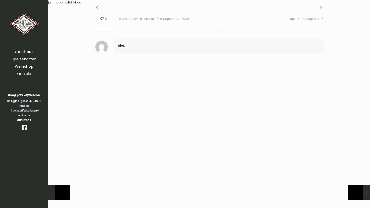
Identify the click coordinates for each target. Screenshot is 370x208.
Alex (147, 19)
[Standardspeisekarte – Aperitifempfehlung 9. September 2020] (59, 192)
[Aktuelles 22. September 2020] (359, 192)
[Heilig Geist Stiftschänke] (24, 24)
